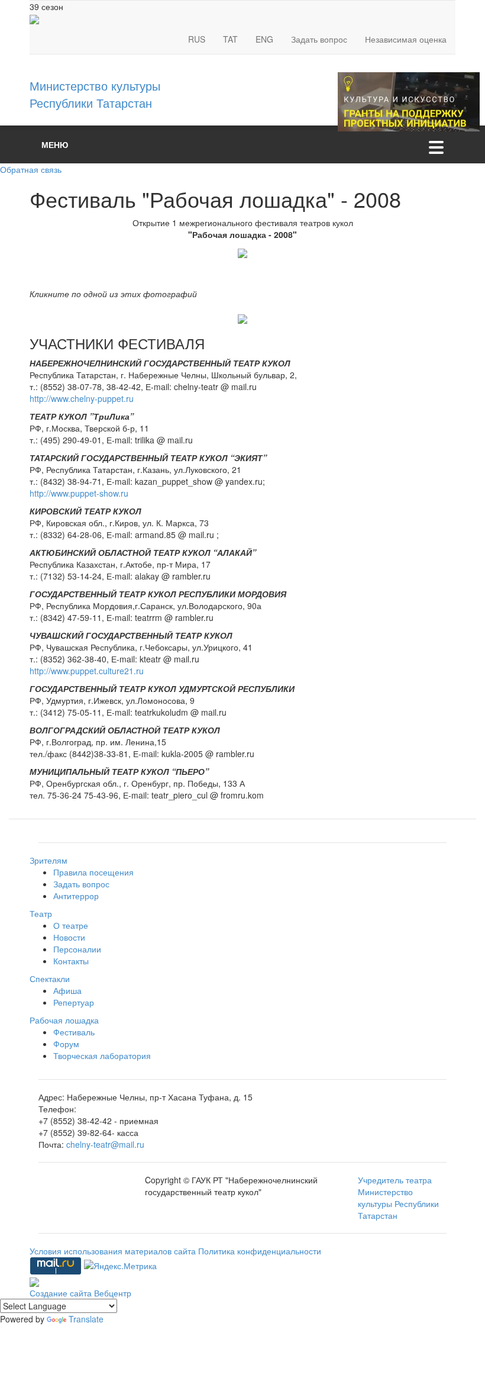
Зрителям (48, 860)
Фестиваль (74, 1032)
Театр (41, 913)
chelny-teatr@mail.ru (105, 1144)
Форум (66, 1044)
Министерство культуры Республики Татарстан (95, 94)
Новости (69, 937)
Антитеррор (76, 896)
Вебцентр (112, 1293)
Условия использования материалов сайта (114, 1251)
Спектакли (50, 978)
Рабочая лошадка (64, 1020)
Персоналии (77, 949)
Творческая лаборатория (102, 1055)
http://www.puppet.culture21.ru (87, 671)
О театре (70, 925)
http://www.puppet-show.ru (79, 493)
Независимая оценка (406, 39)
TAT (230, 39)
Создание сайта (62, 1293)
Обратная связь (31, 169)
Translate (86, 1319)
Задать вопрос (319, 39)
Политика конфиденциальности (259, 1251)
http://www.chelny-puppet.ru (82, 398)
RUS (196, 39)
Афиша (67, 990)
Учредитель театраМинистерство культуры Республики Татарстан (398, 1197)
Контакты (71, 961)
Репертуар (73, 1002)
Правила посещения (93, 872)
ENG (264, 39)
